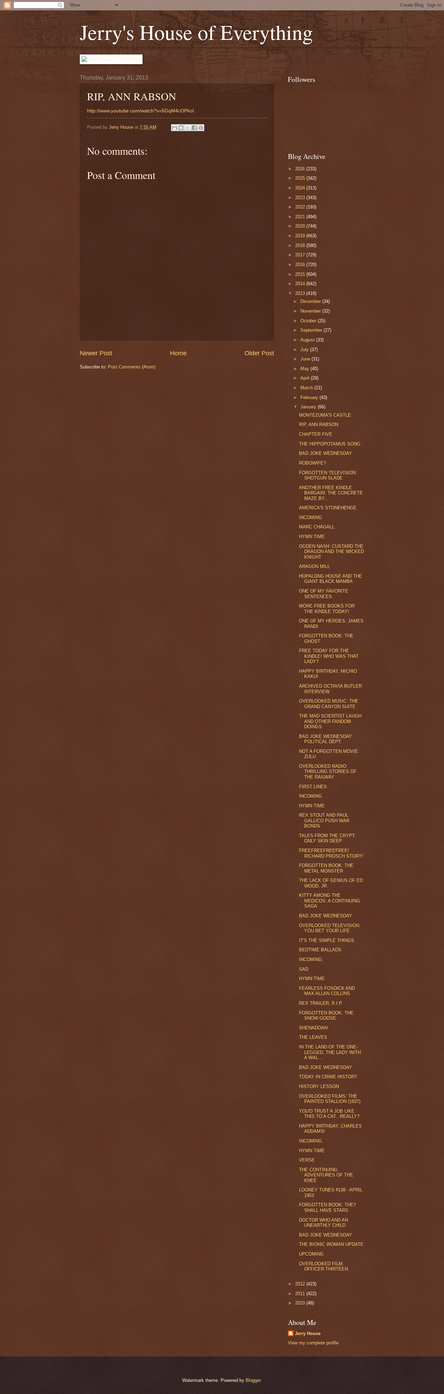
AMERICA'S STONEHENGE (328, 507)
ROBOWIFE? (312, 463)
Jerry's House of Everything (196, 32)
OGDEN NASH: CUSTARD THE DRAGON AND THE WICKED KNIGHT (331, 552)
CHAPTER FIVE (315, 434)
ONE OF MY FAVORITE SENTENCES (323, 593)
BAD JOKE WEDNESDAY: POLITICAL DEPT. (326, 739)
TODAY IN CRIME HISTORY (328, 1076)
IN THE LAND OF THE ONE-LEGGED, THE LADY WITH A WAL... (330, 1052)
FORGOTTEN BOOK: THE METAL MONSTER (326, 868)
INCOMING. (311, 959)
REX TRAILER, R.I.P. (321, 1003)
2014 (300, 283)
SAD (303, 969)
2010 (300, 1303)
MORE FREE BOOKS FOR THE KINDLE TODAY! (327, 608)
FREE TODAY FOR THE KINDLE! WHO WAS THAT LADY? (329, 656)
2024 (300, 187)
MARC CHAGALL (316, 526)
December (311, 301)
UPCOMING (311, 1254)
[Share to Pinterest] (200, 127)
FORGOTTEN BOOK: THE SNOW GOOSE (326, 1015)
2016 (300, 264)
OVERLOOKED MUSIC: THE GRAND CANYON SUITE (328, 703)
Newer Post (96, 353)
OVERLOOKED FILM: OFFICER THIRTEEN (323, 1266)
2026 (300, 168)
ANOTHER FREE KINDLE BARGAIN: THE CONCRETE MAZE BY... (331, 493)
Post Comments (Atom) (131, 366)
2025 (300, 178)
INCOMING (310, 517)
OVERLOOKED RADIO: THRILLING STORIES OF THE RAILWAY (328, 772)
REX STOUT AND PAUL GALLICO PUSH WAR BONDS (324, 820)
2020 (300, 226)
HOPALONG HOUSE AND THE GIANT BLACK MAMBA (330, 578)
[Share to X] (187, 127)
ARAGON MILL (314, 566)
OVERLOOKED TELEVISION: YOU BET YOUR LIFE (329, 928)
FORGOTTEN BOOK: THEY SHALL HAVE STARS (328, 1207)
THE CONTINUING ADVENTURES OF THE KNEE (326, 1175)
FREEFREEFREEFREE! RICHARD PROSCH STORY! (331, 853)
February (309, 397)
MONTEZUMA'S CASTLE (325, 415)
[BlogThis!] (181, 127)
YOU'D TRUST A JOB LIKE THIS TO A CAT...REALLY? (329, 1113)
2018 (300, 245)
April (305, 378)
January (309, 406)
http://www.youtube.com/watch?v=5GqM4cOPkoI (140, 110)
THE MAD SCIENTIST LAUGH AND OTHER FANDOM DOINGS (330, 721)
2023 (300, 197)
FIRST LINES (313, 786)
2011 (300, 1293)
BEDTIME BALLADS (320, 949)
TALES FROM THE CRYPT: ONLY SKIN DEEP (327, 838)
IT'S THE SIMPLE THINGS (326, 940)
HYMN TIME (312, 536)
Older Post (259, 353)
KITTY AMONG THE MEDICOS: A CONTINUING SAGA (329, 901)
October (309, 320)
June (305, 359)
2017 (300, 254)
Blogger (253, 1380)
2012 (300, 1283)
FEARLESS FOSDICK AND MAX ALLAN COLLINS (327, 991)
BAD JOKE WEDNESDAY (325, 453)
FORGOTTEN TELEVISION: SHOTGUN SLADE (328, 475)
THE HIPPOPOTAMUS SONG (329, 444)
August (308, 339)
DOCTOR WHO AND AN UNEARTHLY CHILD (323, 1222)
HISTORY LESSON (319, 1086)
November (311, 311)
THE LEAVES (313, 1037)
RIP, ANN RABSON (318, 424)
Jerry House (308, 1333)
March (307, 387)
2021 (300, 216)
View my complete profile (313, 1342)
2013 (300, 293)
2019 (300, 235)
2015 (300, 274)
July (305, 349)
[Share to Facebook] (194, 127)
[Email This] (174, 127)
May (305, 368)
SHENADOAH (313, 1027)
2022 (300, 207)
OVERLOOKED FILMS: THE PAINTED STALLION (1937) (329, 1099)
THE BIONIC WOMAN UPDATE (331, 1244)
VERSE (307, 1160)
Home (178, 353)
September (312, 330)
